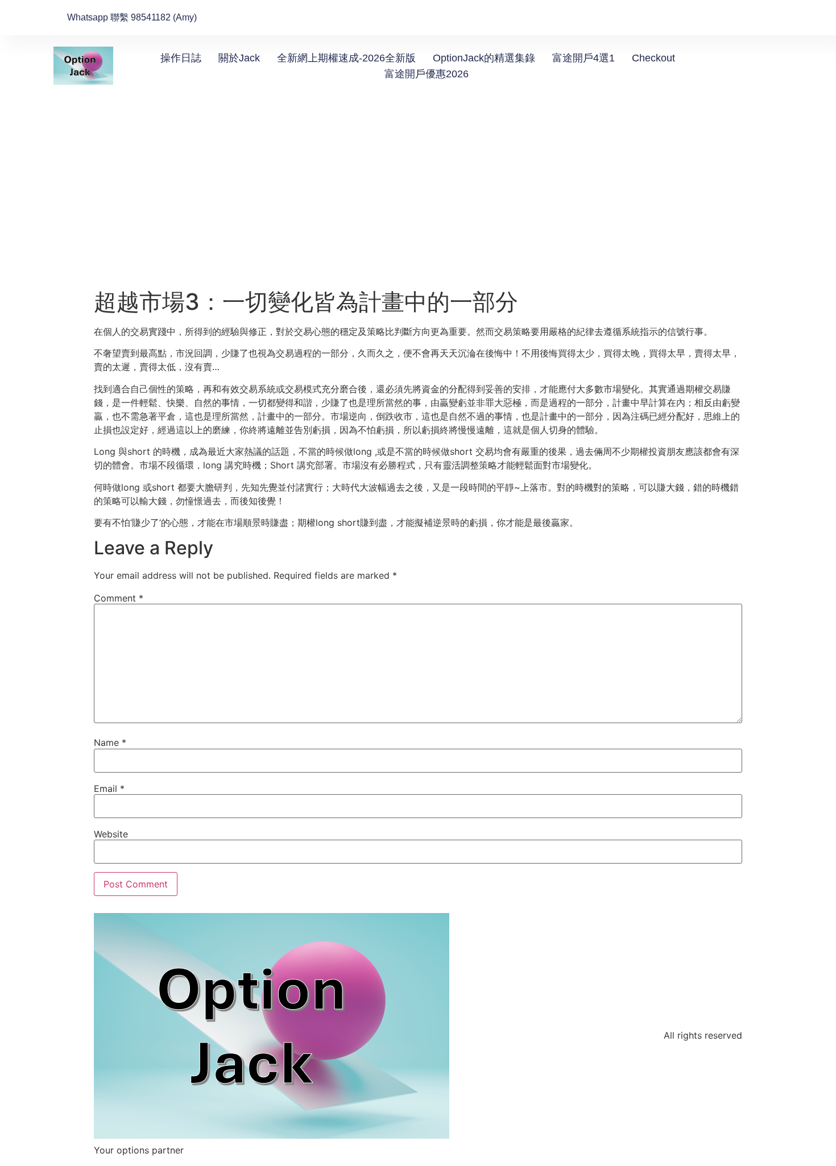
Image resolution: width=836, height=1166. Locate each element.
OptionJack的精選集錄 (484, 58)
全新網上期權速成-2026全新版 (346, 58)
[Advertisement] (418, 203)
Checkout (653, 58)
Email (109, 788)
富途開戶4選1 (583, 58)
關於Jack (239, 58)
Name (110, 742)
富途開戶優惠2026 (426, 74)
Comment (118, 598)
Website (111, 834)
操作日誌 (180, 58)
